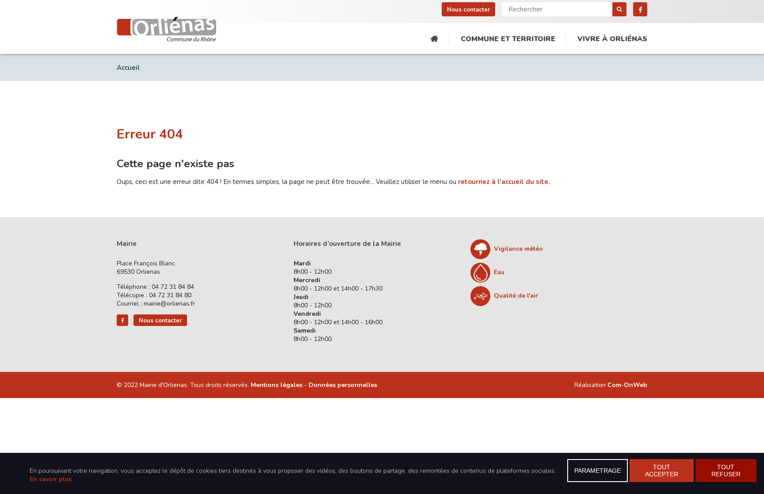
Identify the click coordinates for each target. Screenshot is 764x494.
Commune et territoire (508, 39)
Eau (499, 272)
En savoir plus (51, 479)
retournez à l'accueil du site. (504, 181)
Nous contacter (468, 10)
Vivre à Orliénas (612, 39)
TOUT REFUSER (726, 470)
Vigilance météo (518, 249)
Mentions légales (276, 385)
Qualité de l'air (516, 295)
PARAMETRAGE (597, 470)
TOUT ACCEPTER (661, 470)
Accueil (434, 39)
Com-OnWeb (627, 385)
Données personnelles (343, 385)
